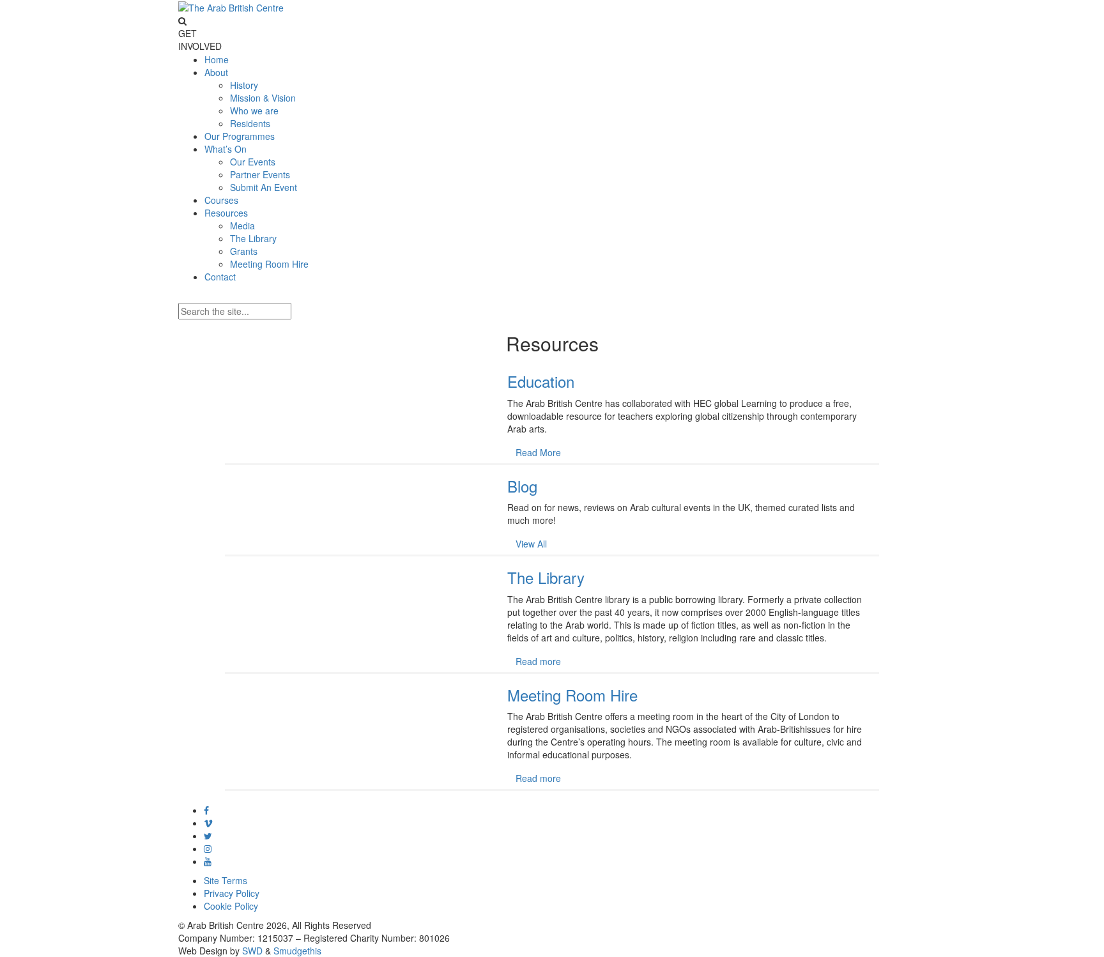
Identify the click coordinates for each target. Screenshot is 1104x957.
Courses (221, 200)
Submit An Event (263, 187)
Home (216, 59)
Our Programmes (239, 136)
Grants (243, 251)
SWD (252, 950)
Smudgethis (297, 950)
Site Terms (225, 880)
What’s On (225, 148)
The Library (253, 238)
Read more (538, 661)
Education (540, 381)
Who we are (254, 110)
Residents (250, 123)
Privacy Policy (231, 893)
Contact (220, 276)
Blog (522, 486)
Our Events (252, 161)
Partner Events (260, 174)
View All (531, 543)
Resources (226, 212)
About (216, 72)
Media (242, 225)
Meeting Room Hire (269, 263)
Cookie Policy (231, 906)
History (244, 85)
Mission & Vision (263, 97)
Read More (538, 452)
